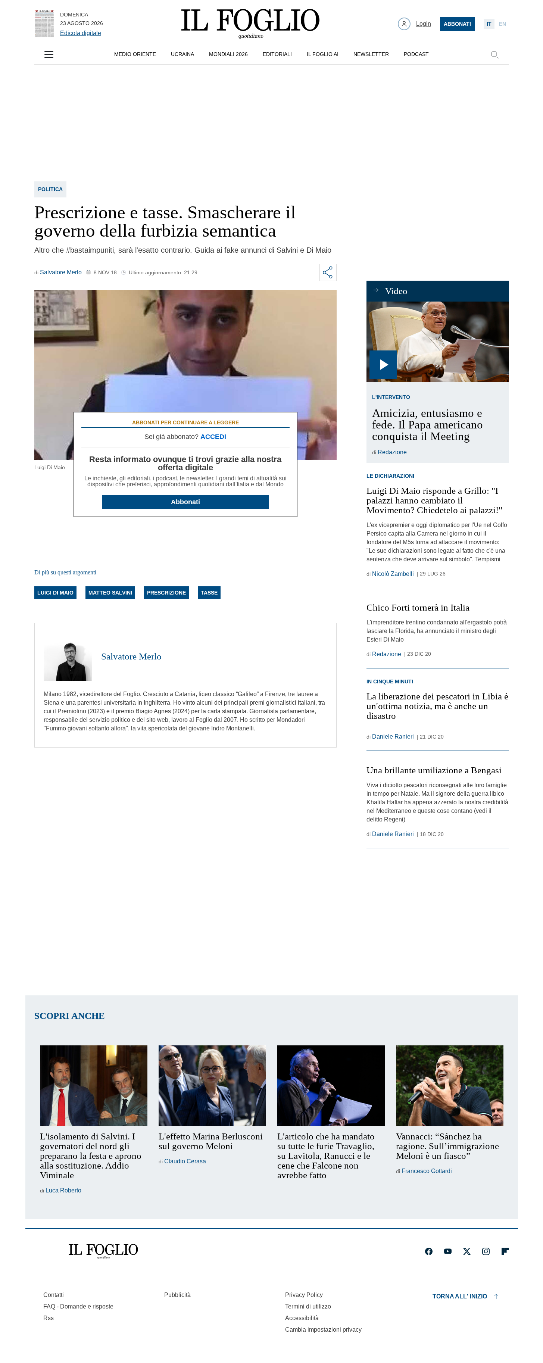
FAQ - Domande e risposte (78, 1306)
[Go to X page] (467, 1251)
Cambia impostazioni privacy (323, 1330)
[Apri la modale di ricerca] (494, 54)
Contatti (53, 1295)
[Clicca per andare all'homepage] (103, 1251)
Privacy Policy (304, 1295)
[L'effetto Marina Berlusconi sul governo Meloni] (212, 1085)
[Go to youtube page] (448, 1251)
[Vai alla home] (250, 24)
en (502, 24)
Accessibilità (302, 1318)
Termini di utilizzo (308, 1306)
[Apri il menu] (48, 54)
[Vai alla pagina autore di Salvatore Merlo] (68, 656)
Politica (50, 189)
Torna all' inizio (460, 1296)
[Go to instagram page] (486, 1251)
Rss (48, 1318)
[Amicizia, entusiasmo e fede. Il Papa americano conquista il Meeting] (437, 342)
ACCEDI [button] (213, 436)
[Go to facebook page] (429, 1251)
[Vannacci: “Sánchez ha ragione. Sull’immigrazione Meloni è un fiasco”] (449, 1085)
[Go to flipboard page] (505, 1251)
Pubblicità (177, 1295)
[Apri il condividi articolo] (328, 272)
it (489, 24)
